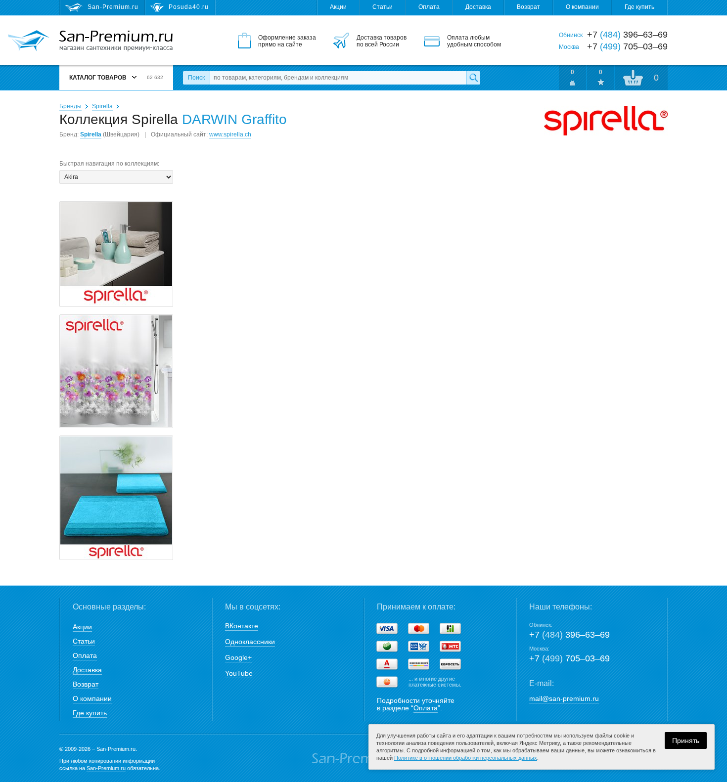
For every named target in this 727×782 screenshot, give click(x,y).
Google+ (238, 657)
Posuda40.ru (189, 6)
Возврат (528, 6)
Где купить (639, 6)
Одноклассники (250, 642)
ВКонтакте (241, 626)
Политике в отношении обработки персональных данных (465, 758)
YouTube (239, 673)
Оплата (429, 6)
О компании (582, 6)
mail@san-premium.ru (564, 698)
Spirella (102, 106)
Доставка (478, 6)
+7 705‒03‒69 (569, 658)
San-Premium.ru (106, 768)
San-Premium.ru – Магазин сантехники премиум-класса (116, 41)
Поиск (196, 77)
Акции (338, 6)
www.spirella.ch (230, 134)
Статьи (382, 6)
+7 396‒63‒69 (569, 635)
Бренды (70, 106)
